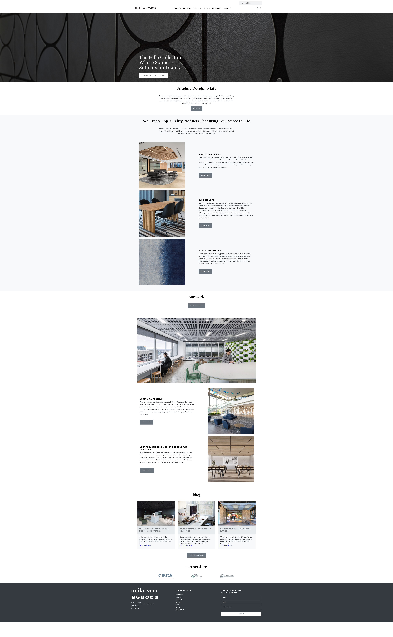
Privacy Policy (135, 606)
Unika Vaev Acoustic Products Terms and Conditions (143, 605)
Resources (216, 8)
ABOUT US (196, 108)
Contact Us (180, 610)
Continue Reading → (145, 545)
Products (179, 595)
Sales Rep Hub (135, 608)
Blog (177, 605)
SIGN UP (241, 614)
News (178, 607)
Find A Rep (228, 8)
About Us (197, 8)
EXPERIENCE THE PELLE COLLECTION (153, 75)
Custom (207, 8)
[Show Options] (259, 607)
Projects (187, 8)
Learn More (205, 175)
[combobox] (240, 607)
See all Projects (196, 305)
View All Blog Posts (196, 555)
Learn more (205, 225)
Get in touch (147, 470)
